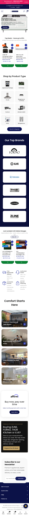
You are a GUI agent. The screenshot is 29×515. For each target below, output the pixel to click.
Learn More (14, 412)
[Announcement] (13, 2)
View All (14, 237)
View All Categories (14, 129)
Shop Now (5, 27)
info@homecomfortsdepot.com (15, 5)
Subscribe (21, 478)
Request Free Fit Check (11, 448)
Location (13, 7)
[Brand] (14, 150)
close (26, 2)
